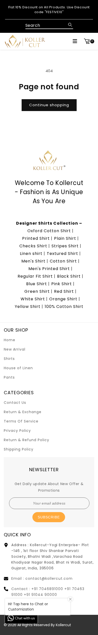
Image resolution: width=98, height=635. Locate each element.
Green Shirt (37, 291)
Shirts (9, 358)
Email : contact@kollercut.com (42, 578)
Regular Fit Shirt (35, 276)
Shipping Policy (18, 449)
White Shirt (33, 299)
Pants (9, 377)
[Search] (70, 24)
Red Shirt (64, 291)
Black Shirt (69, 276)
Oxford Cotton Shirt (49, 231)
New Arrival (14, 349)
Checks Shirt (33, 246)
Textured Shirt (62, 253)
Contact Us (15, 402)
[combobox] (49, 25)
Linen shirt (31, 253)
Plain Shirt (65, 238)
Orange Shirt (63, 299)
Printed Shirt (36, 238)
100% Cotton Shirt (64, 306)
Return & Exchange (22, 411)
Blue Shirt (36, 284)
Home (9, 339)
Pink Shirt (61, 284)
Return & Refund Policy (26, 439)
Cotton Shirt (63, 261)
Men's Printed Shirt (49, 269)
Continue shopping (49, 105)
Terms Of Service (21, 421)
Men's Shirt (33, 261)
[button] (74, 41)
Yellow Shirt (27, 306)
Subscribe (49, 517)
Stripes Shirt (65, 246)
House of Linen (18, 368)
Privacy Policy (17, 430)
